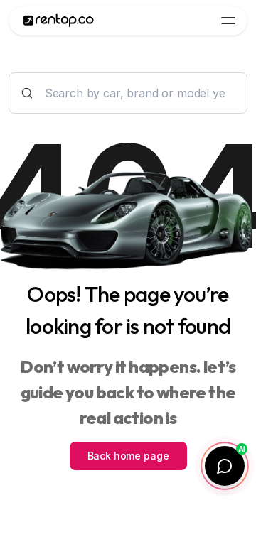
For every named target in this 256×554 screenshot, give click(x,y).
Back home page (128, 456)
